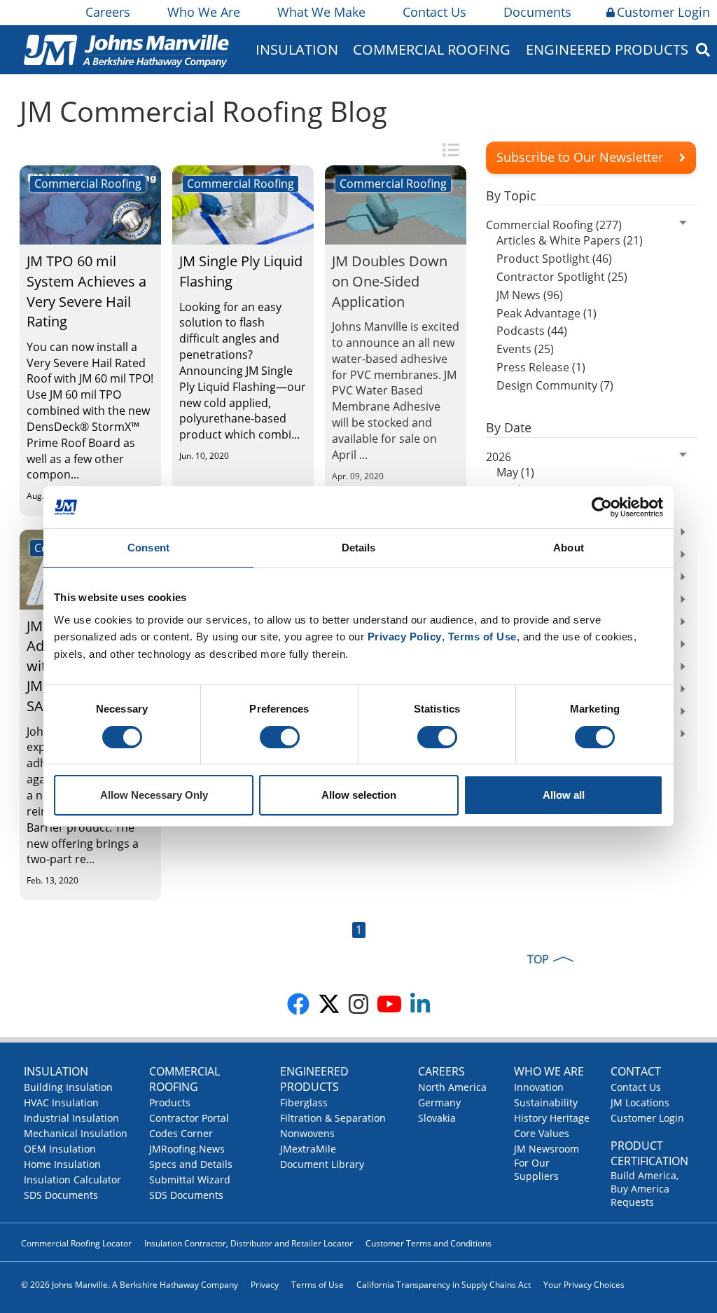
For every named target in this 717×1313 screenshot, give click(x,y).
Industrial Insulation (71, 1118)
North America (452, 1087)
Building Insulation (68, 1087)
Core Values (541, 1133)
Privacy (265, 1285)
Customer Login (663, 12)
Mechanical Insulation (75, 1133)
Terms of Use (317, 1285)
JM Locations (640, 1102)
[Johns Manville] (126, 49)
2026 (498, 457)
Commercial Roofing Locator (76, 1243)
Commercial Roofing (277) (554, 225)
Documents (537, 12)
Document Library (322, 1164)
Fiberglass (304, 1102)
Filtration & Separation (333, 1118)
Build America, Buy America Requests (644, 1189)
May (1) (515, 472)
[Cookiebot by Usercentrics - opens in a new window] (602, 507)
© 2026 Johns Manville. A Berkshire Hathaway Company (129, 1285)
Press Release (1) (540, 367)
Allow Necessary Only (154, 795)
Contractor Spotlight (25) (561, 276)
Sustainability (546, 1102)
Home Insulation (62, 1164)
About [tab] (568, 548)
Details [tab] (359, 548)
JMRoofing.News (187, 1148)
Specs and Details (190, 1164)
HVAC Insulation (61, 1102)
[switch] (280, 737)
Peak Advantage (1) (546, 313)
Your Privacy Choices (584, 1285)
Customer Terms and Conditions (429, 1243)
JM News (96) (529, 295)
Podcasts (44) (531, 330)
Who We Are (203, 12)
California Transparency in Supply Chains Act (443, 1285)
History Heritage (552, 1118)
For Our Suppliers (536, 1169)
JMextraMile (308, 1148)
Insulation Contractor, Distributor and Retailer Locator (248, 1243)
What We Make (321, 12)
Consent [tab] (148, 548)
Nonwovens (307, 1133)
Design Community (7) (554, 385)
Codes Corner (181, 1133)
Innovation (539, 1087)
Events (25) (525, 349)
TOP (538, 959)
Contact (636, 1071)
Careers (107, 12)
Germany (439, 1102)
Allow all (564, 795)
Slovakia (437, 1118)
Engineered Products (314, 1079)
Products (169, 1102)
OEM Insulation (60, 1148)
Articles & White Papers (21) (569, 240)
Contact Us (434, 12)
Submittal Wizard (189, 1179)
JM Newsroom (546, 1148)
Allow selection (358, 795)
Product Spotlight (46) (554, 258)
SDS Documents (61, 1195)
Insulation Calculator (72, 1179)
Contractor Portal (189, 1118)
